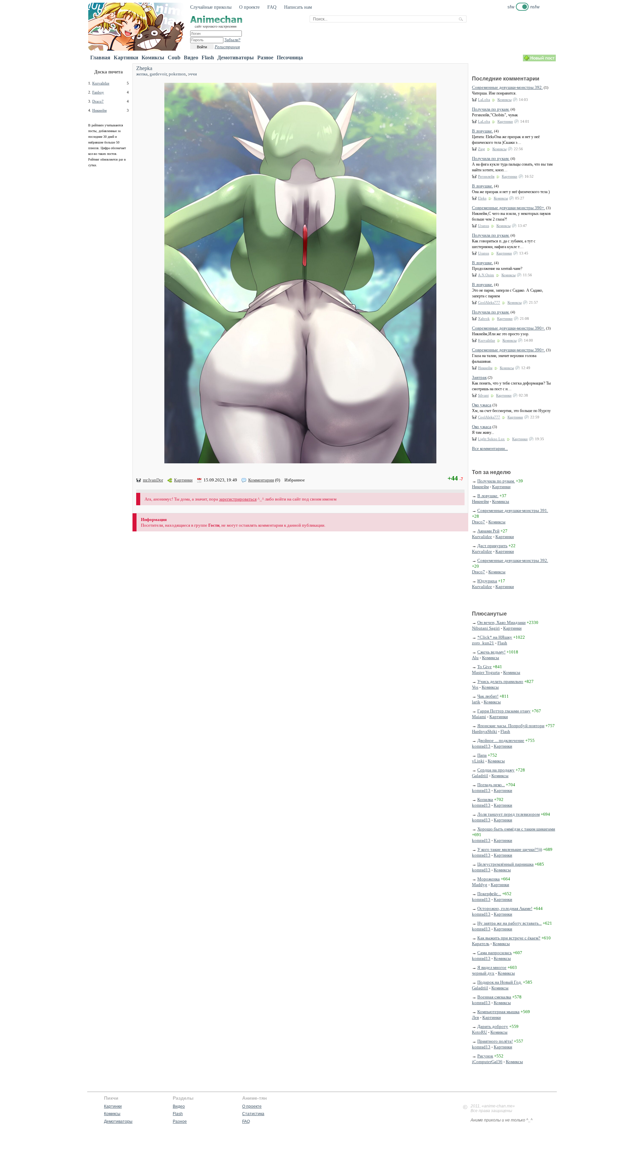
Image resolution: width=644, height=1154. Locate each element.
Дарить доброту (492, 1026)
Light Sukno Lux (491, 439)
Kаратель (480, 943)
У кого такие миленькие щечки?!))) (509, 849)
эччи (192, 73)
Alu (475, 657)
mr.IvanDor (153, 479)
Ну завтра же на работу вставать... (509, 923)
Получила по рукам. (490, 109)
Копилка (485, 799)
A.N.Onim (486, 275)
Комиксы (153, 57)
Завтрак (479, 377)
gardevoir (158, 73)
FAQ (271, 7)
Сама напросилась (494, 952)
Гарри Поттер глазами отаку (504, 710)
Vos (475, 687)
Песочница (290, 57)
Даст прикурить (492, 545)
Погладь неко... (491, 784)
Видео (191, 57)
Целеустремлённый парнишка (505, 864)
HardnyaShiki (484, 731)
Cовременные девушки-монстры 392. (507, 87)
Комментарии (261, 479)
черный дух (483, 973)
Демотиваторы (235, 57)
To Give (484, 666)
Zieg (481, 149)
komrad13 (481, 746)
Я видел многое (491, 967)
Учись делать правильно (500, 681)
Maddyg (479, 884)
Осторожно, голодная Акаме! (504, 908)
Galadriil (480, 775)
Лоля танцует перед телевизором (508, 814)
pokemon (177, 73)
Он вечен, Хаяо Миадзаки (501, 622)
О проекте (249, 7)
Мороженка (488, 878)
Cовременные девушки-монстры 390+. (508, 207)
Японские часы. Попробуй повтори (510, 725)
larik (476, 701)
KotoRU (479, 1032)
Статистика (253, 1113)
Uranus (483, 226)
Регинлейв (486, 176)
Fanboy (98, 92)
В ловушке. (482, 130)
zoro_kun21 (483, 642)
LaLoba (484, 100)
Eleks (482, 198)
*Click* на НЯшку (494, 637)
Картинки (126, 57)
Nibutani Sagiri (486, 628)
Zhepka (144, 68)
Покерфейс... (489, 893)
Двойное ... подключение (500, 740)
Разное (265, 57)
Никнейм (99, 110)
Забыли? (232, 39)
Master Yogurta (486, 672)
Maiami (479, 716)
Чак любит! (487, 696)
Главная (100, 57)
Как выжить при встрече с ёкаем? (508, 937)
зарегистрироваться (238, 499)
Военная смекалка (494, 996)
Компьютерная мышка (498, 1011)
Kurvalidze (100, 83)
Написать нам (298, 7)
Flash (208, 57)
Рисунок (485, 1055)
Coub (174, 57)
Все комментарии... (490, 448)
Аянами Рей (488, 530)
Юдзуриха (487, 580)
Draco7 (98, 101)
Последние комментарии (505, 78)
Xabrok (484, 318)
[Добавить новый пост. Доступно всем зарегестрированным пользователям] (539, 59)
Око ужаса (481, 404)
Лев (475, 1017)
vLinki (478, 760)
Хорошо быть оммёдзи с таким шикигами (516, 828)
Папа (482, 755)
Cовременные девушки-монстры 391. (512, 510)
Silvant (483, 395)
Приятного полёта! (495, 1041)
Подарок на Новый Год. (499, 982)
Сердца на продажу (496, 769)
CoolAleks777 (489, 302)
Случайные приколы (210, 7)
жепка (142, 73)
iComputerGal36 (487, 1061)
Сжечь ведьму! (491, 651)
